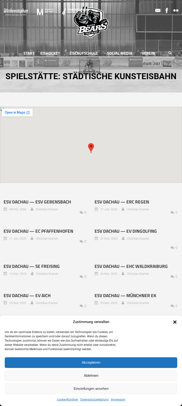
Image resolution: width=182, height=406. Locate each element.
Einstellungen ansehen (91, 389)
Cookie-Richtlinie (67, 399)
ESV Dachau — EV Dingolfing (126, 230)
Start (29, 53)
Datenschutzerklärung (94, 399)
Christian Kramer (47, 209)
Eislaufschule (83, 53)
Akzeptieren (91, 362)
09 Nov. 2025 (108, 303)
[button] (175, 322)
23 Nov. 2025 (17, 303)
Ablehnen (91, 375)
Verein (148, 53)
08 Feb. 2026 (17, 209)
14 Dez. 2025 (18, 274)
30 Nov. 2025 (108, 274)
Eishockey (50, 53)
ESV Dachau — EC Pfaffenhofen (38, 230)
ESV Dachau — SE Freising (32, 266)
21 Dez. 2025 (109, 238)
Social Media (119, 53)
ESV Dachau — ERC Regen (122, 201)
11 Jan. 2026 (17, 238)
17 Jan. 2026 (108, 209)
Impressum (118, 399)
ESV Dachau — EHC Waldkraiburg (131, 266)
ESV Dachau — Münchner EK (125, 295)
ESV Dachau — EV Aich (27, 295)
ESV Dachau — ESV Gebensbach (37, 201)
